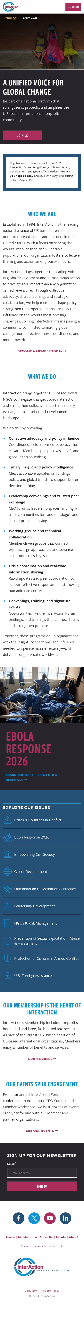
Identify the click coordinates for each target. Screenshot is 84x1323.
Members (24, 1237)
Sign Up (42, 1186)
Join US (22, 135)
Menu (75, 6)
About (73, 1237)
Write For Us (44, 1237)
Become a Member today (40, 351)
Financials (40, 1246)
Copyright (31, 1290)
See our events (40, 1130)
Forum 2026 (29, 17)
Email (11, 1163)
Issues (10, 1237)
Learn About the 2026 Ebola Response (31, 777)
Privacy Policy (50, 1290)
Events (61, 1237)
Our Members (40, 1058)
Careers (26, 1246)
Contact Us (56, 1246)
